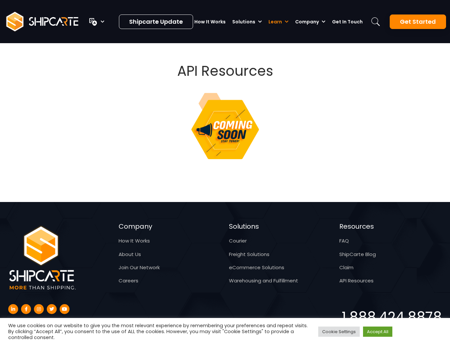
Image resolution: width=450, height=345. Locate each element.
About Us (130, 254)
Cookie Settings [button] (339, 332)
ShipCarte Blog (357, 254)
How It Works (210, 21)
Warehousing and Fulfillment (263, 280)
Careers (128, 280)
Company (307, 21)
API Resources (356, 280)
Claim (346, 267)
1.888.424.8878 (392, 317)
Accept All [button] (377, 332)
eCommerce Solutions (256, 267)
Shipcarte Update (156, 21)
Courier (238, 240)
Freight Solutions (249, 254)
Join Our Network (139, 267)
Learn (275, 21)
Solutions (243, 21)
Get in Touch (347, 21)
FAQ (344, 240)
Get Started (418, 21)
